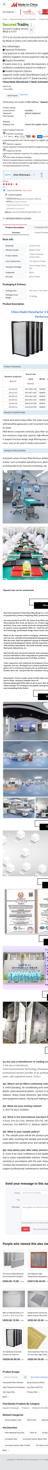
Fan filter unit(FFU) (35, 1387)
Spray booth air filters (36, 1382)
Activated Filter (11, 1439)
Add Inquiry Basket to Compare (18, 218)
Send (25, 1229)
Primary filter (32, 1392)
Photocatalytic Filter (13, 1420)
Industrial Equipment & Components (23, 19)
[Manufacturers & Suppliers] (24, 4)
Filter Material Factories (14, 1432)
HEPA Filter (31, 1420)
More (5, 1450)
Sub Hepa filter (9, 1392)
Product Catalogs (40, 1377)
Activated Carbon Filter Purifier (17, 1445)
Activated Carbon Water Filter (35, 1439)
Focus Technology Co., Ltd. (34, 1459)
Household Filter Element (13, 1382)
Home (5, 19)
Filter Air (33, 1432)
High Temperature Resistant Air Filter (18, 1387)
